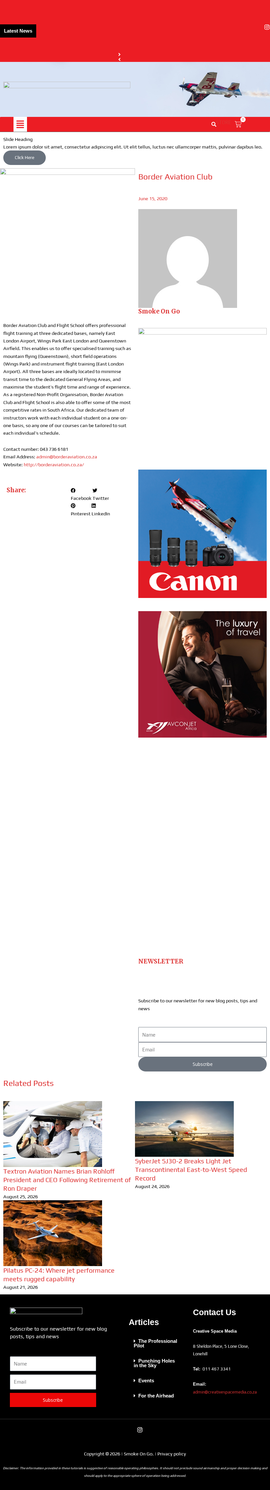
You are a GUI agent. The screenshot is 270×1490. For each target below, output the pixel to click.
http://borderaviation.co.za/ (54, 464)
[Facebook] (258, 27)
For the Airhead (156, 1395)
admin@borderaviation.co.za (66, 456)
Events (146, 1380)
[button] (20, 124)
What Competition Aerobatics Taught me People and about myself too (115, 47)
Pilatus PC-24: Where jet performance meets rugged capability (106, 38)
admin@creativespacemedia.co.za (225, 1392)
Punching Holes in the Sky (154, 1363)
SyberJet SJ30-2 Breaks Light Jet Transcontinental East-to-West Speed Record (191, 1169)
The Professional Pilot (155, 1344)
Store (223, 122)
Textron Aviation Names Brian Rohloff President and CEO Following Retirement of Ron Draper (67, 1179)
